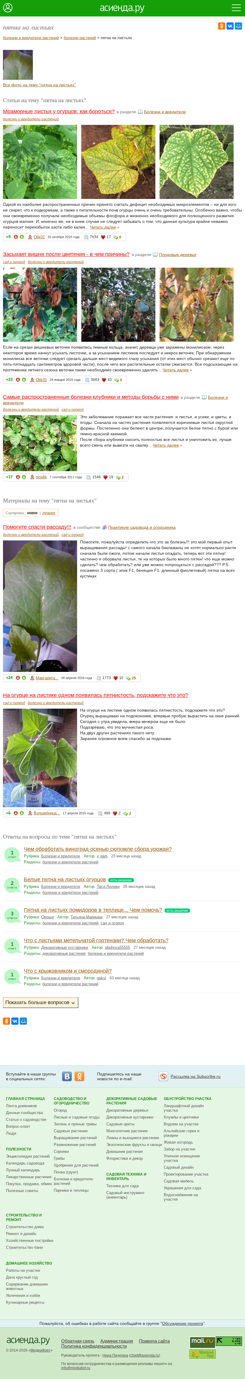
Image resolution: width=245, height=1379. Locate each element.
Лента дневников (21, 1106)
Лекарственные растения (28, 1177)
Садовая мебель (179, 1181)
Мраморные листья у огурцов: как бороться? (59, 111)
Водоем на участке (181, 1124)
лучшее (48, 513)
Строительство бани (24, 1247)
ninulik (41, 477)
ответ (12, 854)
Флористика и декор (124, 1158)
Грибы (59, 1158)
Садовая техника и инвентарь (126, 1176)
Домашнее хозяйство (29, 1263)
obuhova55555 (117, 947)
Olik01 (39, 237)
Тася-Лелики (108, 886)
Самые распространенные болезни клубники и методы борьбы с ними (91, 397)
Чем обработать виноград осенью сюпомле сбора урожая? (98, 849)
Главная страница (25, 1099)
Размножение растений (75, 1144)
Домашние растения (124, 1151)
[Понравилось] (21, 238)
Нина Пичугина (115, 1355)
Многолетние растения (127, 1131)
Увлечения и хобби (23, 1295)
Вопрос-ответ (18, 1126)
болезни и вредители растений (31, 38)
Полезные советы (22, 1190)
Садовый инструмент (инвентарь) (125, 1194)
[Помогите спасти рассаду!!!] (18, 78)
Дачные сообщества (24, 1112)
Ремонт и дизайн (21, 1233)
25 (134, 678)
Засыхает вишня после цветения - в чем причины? (66, 254)
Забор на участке (179, 1149)
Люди (11, 1133)
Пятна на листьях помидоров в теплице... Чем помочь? (93, 910)
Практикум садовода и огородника (142, 527)
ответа (12, 884)
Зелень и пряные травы (75, 1124)
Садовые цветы (120, 1124)
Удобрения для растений (76, 1165)
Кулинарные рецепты (25, 1302)
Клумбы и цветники (181, 1117)
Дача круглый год (22, 1277)
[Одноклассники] (221, 26)
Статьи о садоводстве (26, 1119)
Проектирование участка (186, 1174)
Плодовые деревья (177, 254)
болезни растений (80, 38)
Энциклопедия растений (28, 1156)
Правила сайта (154, 1340)
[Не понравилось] (15, 238)
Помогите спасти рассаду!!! (37, 527)
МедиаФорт (40, 1350)
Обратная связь (77, 1340)
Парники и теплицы (71, 1190)
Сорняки (61, 1151)
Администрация (116, 1340)
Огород (60, 1110)
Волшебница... (47, 813)
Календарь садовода (25, 1163)
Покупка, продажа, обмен (29, 1184)
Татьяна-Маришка (86, 917)
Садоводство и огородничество (71, 1101)
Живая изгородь (178, 1142)
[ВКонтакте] (230, 26)
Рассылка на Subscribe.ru (195, 1076)
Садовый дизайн (179, 1167)
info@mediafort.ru (75, 1368)
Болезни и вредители (165, 111)
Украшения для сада (182, 1188)
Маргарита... (47, 678)
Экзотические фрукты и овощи (134, 1144)
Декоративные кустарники (64, 947)
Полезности (18, 1149)
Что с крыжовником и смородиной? (68, 971)
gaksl (101, 978)
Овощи (47, 917)
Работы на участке (23, 1270)
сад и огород (14, 262)
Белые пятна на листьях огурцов (65, 879)
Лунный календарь (23, 1170)
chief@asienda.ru (144, 1355)
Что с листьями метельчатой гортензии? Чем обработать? (96, 940)
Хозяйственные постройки (29, 1240)
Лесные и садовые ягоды (76, 1117)
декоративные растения (63, 953)
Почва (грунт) (66, 1172)
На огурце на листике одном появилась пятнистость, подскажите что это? (95, 695)
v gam (102, 856)
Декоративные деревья (127, 1110)
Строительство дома (25, 1227)
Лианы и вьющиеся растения (132, 1138)
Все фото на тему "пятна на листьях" (39, 84)
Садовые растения (71, 1131)
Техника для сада (122, 1186)
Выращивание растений (75, 1138)
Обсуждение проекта (182, 1323)
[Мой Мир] (238, 26)
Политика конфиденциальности (94, 1346)
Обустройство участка (188, 1099)
